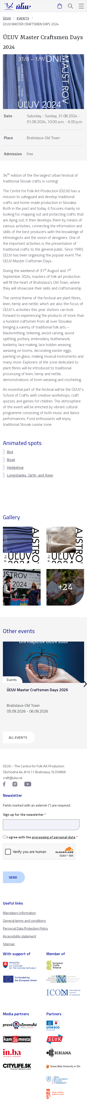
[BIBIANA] (65, 1053)
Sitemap (9, 943)
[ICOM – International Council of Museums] (65, 992)
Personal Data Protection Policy (25, 928)
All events (18, 737)
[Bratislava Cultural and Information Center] (65, 1094)
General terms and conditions (24, 920)
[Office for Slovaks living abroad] (65, 1080)
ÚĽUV (7, 18)
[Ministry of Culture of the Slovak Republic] (22, 965)
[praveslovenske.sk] (22, 1025)
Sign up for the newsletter (24, 814)
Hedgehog (15, 467)
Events (23, 18)
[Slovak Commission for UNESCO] (65, 1025)
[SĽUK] (65, 1039)
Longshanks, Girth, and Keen (30, 475)
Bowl (11, 459)
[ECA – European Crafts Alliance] (65, 965)
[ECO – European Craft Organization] (65, 979)
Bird (10, 452)
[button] (81, 6)
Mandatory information (19, 912)
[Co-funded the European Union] (22, 979)
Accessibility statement (19, 936)
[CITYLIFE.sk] (22, 1066)
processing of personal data (53, 837)
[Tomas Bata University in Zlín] (65, 1066)
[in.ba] (22, 1053)
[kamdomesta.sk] (22, 1039)
